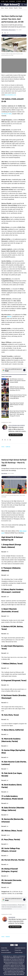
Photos (20, 8)
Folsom (9, 316)
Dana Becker (4, 473)
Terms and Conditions (6, 952)
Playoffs (16, 8)
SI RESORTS (25, 1)
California (8, 446)
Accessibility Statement (20, 948)
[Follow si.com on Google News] (24, 370)
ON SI (7, 1)
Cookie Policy (4, 948)
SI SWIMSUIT (12, 1)
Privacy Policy (18, 950)
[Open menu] (2, 4)
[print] (10, 440)
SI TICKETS (18, 1)
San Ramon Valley (6, 113)
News (2, 8)
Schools (11, 8)
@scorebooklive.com (10, 95)
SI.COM (2, 1)
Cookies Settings (18, 952)
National (8, 936)
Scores (6, 8)
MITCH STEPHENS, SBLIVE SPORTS (16, 425)
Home (2, 446)
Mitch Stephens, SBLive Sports (8, 29)
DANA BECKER (11, 917)
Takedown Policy (5, 950)
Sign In (26, 4)
